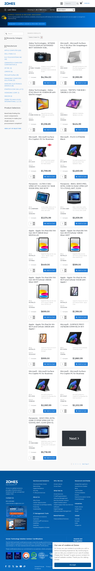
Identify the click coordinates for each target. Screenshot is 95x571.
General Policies (39, 566)
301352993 (32, 213)
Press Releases (79, 499)
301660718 (63, 401)
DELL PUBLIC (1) (10, 54)
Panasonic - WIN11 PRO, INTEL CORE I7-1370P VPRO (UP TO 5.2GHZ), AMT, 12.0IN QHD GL (42, 420)
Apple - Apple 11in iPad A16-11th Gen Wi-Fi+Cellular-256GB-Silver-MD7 (42, 280)
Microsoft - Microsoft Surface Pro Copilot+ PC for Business (41, 138)
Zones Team (57, 486)
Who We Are (58, 481)
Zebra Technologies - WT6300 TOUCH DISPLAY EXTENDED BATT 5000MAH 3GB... (42, 45)
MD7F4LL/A (63, 255)
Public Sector (79, 507)
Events (77, 495)
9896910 (31, 120)
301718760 (32, 307)
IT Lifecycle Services (39, 492)
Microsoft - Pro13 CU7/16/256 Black (72, 138)
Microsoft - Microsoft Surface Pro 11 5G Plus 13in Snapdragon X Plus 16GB (73, 45)
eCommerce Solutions (40, 516)
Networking (36, 486)
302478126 (63, 167)
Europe (77, 521)
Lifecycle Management (61, 498)
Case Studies (79, 490)
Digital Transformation (60, 502)
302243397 (32, 354)
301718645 (32, 260)
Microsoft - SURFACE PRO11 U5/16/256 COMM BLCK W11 (72, 325)
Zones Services (58, 494)
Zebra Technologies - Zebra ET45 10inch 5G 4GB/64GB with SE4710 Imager (42, 92)
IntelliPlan (36, 523)
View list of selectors (12, 128)
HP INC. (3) (8, 68)
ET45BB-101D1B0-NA (34, 115)
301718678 (63, 260)
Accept (73, 565)
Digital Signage (58, 509)
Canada (77, 519)
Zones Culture (58, 484)
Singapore (78, 525)
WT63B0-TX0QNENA (34, 68)
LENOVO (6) (8, 71)
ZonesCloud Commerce (40, 521)
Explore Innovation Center (83, 497)
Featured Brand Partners (61, 519)
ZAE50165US (63, 115)
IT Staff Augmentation (60, 496)
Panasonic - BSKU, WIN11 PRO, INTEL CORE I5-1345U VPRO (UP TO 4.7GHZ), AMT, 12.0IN (74, 186)
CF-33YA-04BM (64, 208)
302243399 (63, 307)
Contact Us (10, 498)
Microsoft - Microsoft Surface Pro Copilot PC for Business (41, 372)
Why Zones (36, 500)
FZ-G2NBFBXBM (33, 208)
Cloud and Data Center (40, 484)
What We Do (58, 491)
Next (73, 438)
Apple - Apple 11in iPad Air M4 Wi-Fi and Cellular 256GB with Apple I (42, 326)
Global (77, 515)
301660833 (32, 167)
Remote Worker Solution (61, 500)
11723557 (62, 73)
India (76, 523)
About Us (36, 497)
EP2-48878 (63, 162)
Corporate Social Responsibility (42, 504)
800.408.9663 (10, 501)
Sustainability (37, 509)
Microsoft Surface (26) (11, 75)
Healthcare (78, 509)
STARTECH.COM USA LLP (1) (13, 89)
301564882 (32, 448)
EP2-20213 (32, 162)
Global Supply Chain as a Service (63, 504)
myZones (36, 519)
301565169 (63, 213)
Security (35, 490)
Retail (76, 511)
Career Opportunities (39, 502)
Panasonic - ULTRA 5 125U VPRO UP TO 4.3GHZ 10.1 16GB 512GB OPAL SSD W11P (42, 186)
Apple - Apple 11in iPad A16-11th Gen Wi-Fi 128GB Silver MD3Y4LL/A (42, 233)
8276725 (31, 73)
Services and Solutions (41, 481)
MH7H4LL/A (63, 302)
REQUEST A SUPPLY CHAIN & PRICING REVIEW (27, 24)
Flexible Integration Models (41, 527)
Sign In (86, 3)
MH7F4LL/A (32, 349)
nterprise (36, 525)
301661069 (32, 401)
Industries (78, 503)
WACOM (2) (8, 96)
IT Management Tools (41, 513)
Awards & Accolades (81, 486)
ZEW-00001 (63, 68)
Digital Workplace (38, 488)
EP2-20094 (63, 349)
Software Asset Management (62, 511)
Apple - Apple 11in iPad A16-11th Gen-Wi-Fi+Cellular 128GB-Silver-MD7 (73, 233)
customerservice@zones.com (15, 503)
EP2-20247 (63, 396)
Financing (36, 507)
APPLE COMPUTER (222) (12, 50)
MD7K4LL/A (32, 302)
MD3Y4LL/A (32, 255)
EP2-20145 (32, 396)
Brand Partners (59, 515)
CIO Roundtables (80, 492)
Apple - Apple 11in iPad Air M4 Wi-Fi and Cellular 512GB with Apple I (73, 280)
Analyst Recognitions (81, 484)
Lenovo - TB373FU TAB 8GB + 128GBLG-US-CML (73, 91)
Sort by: (58, 10)
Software (56, 507)
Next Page (85, 464)
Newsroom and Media (82, 481)
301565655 (63, 120)
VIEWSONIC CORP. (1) (11, 93)
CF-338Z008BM (33, 443)
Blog (76, 488)
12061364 (62, 354)
